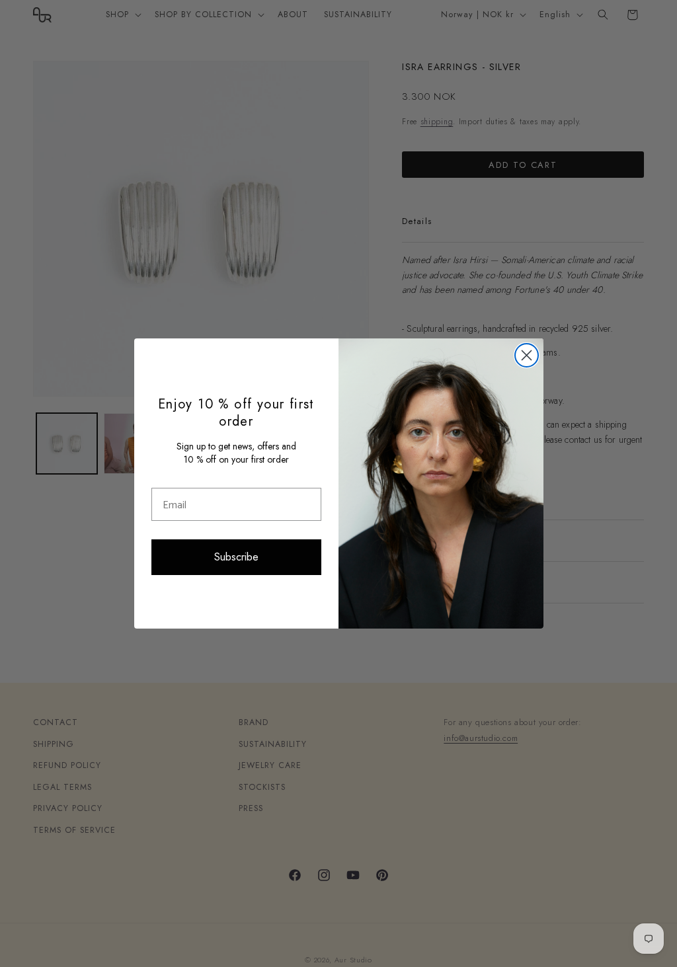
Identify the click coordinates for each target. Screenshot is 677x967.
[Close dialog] (526, 355)
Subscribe (236, 556)
